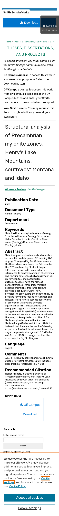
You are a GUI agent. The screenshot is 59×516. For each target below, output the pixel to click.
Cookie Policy (17, 486)
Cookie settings (29, 508)
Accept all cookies (29, 498)
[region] (29, 484)
